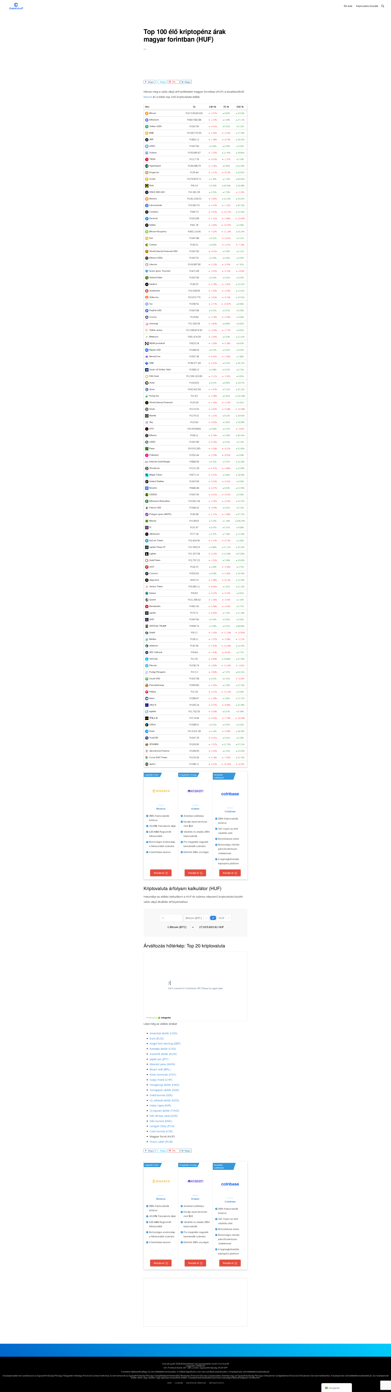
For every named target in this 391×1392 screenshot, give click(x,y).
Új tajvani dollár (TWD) (164, 1110)
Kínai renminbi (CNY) (163, 1074)
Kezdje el (159, 872)
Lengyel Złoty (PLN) (162, 1126)
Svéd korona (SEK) (161, 1095)
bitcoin (148, 97)
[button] (382, 6)
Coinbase (230, 811)
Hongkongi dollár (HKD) (164, 1085)
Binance (160, 808)
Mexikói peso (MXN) (162, 1064)
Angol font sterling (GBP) (165, 1043)
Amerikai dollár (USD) (163, 1033)
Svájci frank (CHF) (161, 1079)
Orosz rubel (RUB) (161, 1141)
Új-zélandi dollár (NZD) (164, 1100)
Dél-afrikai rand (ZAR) (164, 1116)
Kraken (195, 808)
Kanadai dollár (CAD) (163, 1048)
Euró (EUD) (157, 1038)
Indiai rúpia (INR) (160, 1105)
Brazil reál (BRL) (160, 1069)
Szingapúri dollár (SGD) (164, 1090)
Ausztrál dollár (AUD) (163, 1054)
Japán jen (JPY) (159, 1059)
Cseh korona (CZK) (161, 1131)
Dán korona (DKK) (161, 1121)
